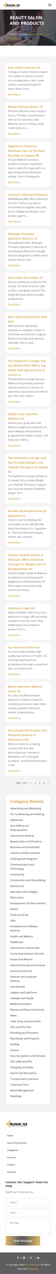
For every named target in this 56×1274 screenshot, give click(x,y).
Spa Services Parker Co (24, 647)
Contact (11, 1164)
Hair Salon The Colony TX (25, 277)
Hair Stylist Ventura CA (24, 67)
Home (13, 34)
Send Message (22, 1241)
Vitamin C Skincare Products (28, 194)
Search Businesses (17, 1142)
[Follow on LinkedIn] (38, 1258)
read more (14, 94)
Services (11, 1157)
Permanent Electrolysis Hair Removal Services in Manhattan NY (27, 735)
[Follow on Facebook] (18, 1258)
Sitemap (11, 1172)
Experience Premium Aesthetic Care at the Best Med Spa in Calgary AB (26, 150)
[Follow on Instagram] (24, 1258)
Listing (23, 34)
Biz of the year (32, 1264)
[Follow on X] (32, 1258)
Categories (12, 1150)
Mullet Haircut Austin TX (25, 107)
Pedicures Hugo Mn (21, 608)
